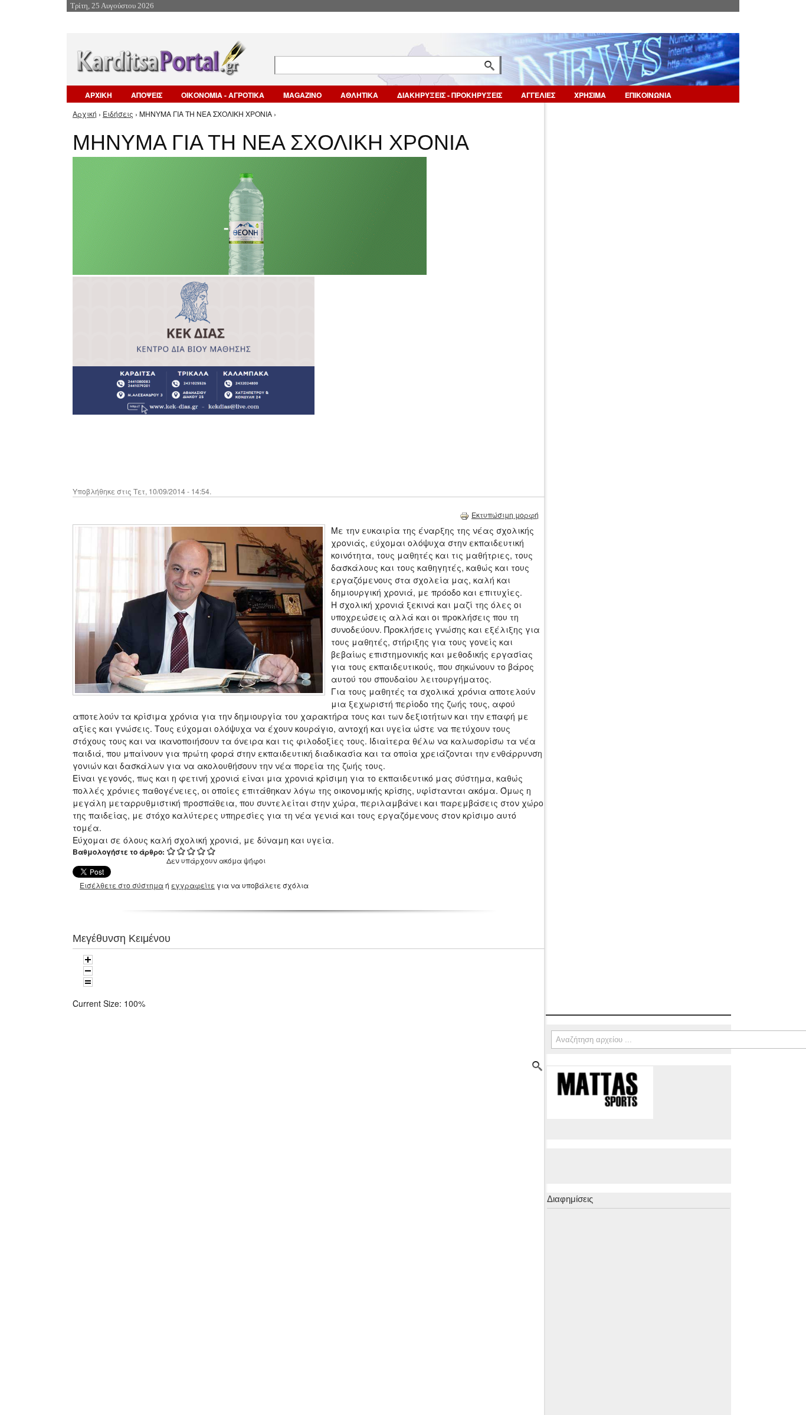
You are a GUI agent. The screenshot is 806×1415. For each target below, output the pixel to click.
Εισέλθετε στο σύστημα (121, 885)
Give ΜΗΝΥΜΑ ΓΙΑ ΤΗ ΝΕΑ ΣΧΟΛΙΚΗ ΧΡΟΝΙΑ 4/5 (201, 850)
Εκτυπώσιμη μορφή (505, 515)
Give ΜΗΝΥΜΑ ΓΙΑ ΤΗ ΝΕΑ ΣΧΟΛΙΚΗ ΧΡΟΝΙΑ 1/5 (171, 850)
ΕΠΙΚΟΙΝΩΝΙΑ (648, 95)
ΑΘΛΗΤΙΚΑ (359, 95)
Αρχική (85, 114)
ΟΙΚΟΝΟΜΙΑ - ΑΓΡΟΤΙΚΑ (222, 95)
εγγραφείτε (193, 885)
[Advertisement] (282, 449)
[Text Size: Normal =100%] (88, 982)
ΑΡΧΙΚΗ (98, 95)
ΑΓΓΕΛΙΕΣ (538, 95)
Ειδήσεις (118, 114)
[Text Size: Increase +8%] (88, 959)
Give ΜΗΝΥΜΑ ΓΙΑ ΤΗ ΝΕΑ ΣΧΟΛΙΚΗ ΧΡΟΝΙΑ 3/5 (191, 850)
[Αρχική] (160, 55)
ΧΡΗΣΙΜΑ (590, 95)
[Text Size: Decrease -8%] (88, 971)
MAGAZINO (302, 95)
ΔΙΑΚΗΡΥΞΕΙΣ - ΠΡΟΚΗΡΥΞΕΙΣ (449, 95)
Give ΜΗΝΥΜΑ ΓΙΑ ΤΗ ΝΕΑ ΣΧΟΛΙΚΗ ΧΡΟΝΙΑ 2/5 (181, 850)
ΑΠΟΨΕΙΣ (146, 95)
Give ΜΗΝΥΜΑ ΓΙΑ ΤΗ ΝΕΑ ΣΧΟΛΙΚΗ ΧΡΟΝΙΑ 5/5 (212, 850)
